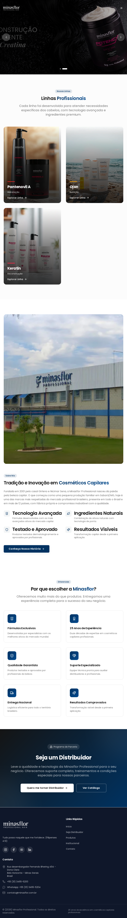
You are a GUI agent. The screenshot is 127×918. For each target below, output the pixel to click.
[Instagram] (5, 850)
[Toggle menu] (121, 8)
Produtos (71, 837)
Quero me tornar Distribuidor (45, 788)
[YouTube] (22, 850)
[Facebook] (14, 850)
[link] (63, 37)
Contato (70, 848)
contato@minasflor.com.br (22, 892)
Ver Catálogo (91, 788)
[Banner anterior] (6, 37)
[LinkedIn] (30, 850)
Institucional (72, 843)
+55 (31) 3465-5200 (17, 881)
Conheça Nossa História (25, 549)
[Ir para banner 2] (64, 68)
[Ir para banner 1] (60, 68)
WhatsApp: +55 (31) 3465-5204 (24, 887)
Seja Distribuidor (74, 832)
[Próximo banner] (121, 37)
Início (69, 826)
